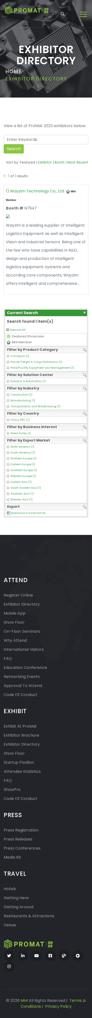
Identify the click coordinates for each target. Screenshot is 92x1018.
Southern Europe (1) (24, 470)
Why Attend (15, 640)
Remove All (18, 330)
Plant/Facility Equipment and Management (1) (42, 368)
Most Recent (77, 162)
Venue (10, 925)
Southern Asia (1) (22, 494)
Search (14, 149)
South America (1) (23, 452)
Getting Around (18, 907)
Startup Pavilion (19, 762)
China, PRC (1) (20, 420)
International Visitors (24, 649)
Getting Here (16, 898)
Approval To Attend (23, 685)
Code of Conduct (20, 694)
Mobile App (15, 613)
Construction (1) (21, 395)
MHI (24, 1000)
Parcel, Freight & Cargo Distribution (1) (36, 362)
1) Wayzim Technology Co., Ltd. (35, 191)
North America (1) (22, 447)
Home (13, 71)
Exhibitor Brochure (21, 735)
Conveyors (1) (20, 356)
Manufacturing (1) (23, 400)
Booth (60, 162)
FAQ (8, 658)
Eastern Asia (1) (21, 482)
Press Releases (18, 839)
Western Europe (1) (23, 476)
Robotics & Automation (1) (28, 381)
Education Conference (25, 667)
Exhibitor (45, 162)
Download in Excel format (28, 513)
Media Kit (12, 857)
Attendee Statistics (22, 771)
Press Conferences (22, 848)
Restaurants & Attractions (29, 916)
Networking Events (22, 676)
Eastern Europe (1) (23, 464)
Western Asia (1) (22, 499)
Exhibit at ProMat (20, 726)
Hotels (10, 889)
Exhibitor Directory (22, 604)
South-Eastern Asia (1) (26, 488)
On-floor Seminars (22, 631)
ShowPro (12, 789)
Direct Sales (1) (21, 433)
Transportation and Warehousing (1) (35, 406)
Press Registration (21, 830)
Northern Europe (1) (24, 458)
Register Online (18, 595)
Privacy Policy (58, 1006)
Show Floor (14, 622)
